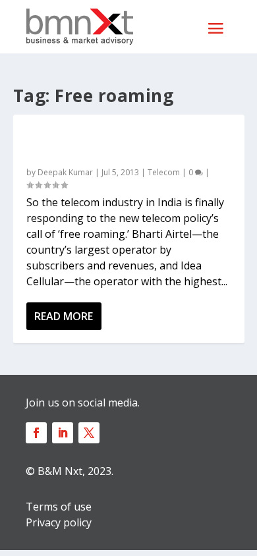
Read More (63, 316)
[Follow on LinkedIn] (62, 432)
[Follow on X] (89, 432)
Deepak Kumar (65, 172)
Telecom (164, 172)
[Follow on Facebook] (36, 432)
